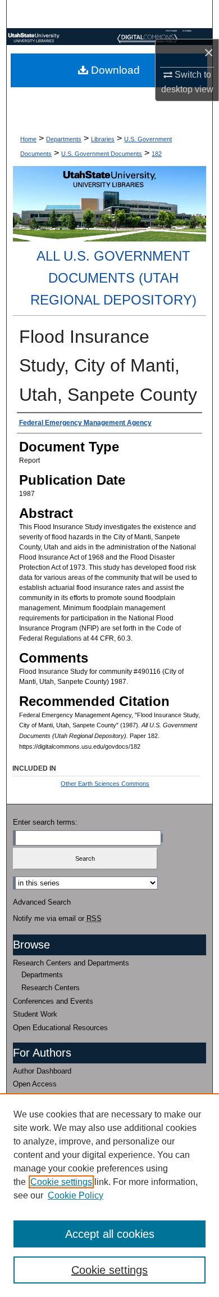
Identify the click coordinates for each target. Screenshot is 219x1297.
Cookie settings (61, 1182)
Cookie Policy (75, 1195)
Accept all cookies (109, 1234)
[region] (109, 1195)
